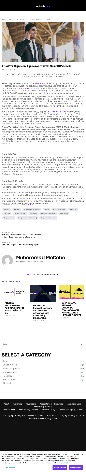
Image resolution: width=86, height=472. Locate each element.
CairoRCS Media (20, 213)
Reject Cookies (76, 467)
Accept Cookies (60, 467)
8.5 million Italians (57, 112)
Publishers (17, 404)
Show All (7, 383)
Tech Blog (7, 376)
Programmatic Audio (48, 218)
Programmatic (9, 218)
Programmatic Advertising (27, 218)
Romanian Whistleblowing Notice (43, 418)
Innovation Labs (74, 404)
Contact (48, 407)
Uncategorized (10, 380)
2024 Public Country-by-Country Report (64, 416)
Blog (9, 19)
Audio (47, 209)
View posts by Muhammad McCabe (29, 262)
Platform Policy (48, 410)
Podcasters (45, 404)
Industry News (10, 365)
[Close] (82, 454)
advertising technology (32, 209)
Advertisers (31, 404)
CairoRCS (7, 213)
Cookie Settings (9, 467)
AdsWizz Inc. (39, 83)
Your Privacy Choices (28, 410)
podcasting (64, 213)
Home (4, 19)
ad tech (6, 209)
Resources (58, 404)
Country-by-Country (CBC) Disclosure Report (23, 416)
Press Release (10, 372)
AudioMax (73, 209)
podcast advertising (48, 213)
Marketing (33, 213)
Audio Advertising (59, 209)
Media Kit (38, 407)
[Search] (81, 344)
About (6, 404)
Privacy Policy (9, 410)
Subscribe (31, 274)
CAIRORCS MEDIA (26, 88)
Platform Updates (11, 368)
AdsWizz (31, 204)
